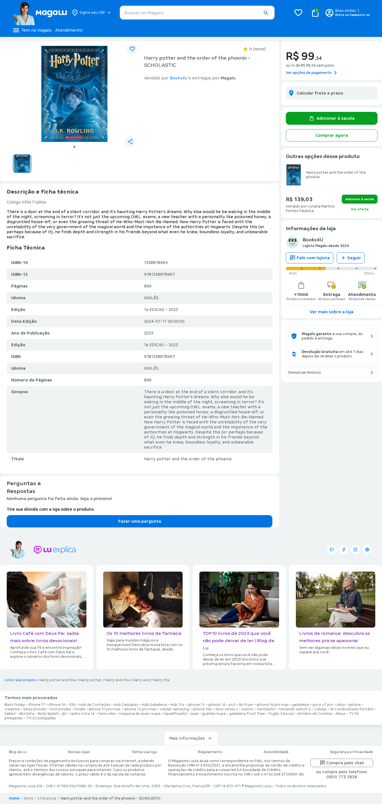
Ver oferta (360, 209)
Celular (320, 709)
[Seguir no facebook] (343, 549)
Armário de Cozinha (315, 714)
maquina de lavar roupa (140, 714)
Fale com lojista (313, 258)
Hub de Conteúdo (94, 705)
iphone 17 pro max (105, 709)
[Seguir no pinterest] (367, 549)
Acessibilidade (276, 752)
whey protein (34, 709)
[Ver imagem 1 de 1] (74, 94)
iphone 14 (216, 705)
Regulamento (210, 752)
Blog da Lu (18, 752)
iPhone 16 (57, 705)
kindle (80, 709)
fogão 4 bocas (281, 714)
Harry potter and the (57, 680)
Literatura (47, 798)
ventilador (266, 709)
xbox (341, 705)
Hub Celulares (126, 705)
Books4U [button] (178, 78)
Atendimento (68, 30)
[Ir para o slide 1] (74, 147)
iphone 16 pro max (273, 705)
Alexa (340, 714)
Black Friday (14, 705)
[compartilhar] (130, 141)
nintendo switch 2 (295, 709)
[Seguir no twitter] (332, 549)
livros (28, 798)
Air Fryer (246, 705)
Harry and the (117, 680)
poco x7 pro (323, 705)
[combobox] (197, 13)
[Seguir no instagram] (355, 549)
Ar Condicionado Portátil (351, 709)
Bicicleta (27, 714)
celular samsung (174, 709)
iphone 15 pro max (140, 709)
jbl (64, 714)
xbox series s (226, 709)
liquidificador (175, 714)
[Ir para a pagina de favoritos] (298, 12)
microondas (60, 709)
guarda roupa (214, 714)
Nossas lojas (79, 752)
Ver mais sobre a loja (331, 312)
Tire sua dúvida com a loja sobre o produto (50, 509)
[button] (265, 13)
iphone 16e (202, 709)
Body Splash (48, 714)
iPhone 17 (37, 705)
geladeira (301, 705)
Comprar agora (331, 135)
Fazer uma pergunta (139, 521)
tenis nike (106, 714)
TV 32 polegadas (41, 718)
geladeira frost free (247, 714)
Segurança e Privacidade (351, 752)
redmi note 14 (82, 714)
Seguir (354, 258)
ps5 (232, 705)
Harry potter (90, 680)
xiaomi (247, 709)
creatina (12, 709)
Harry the (161, 680)
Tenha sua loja (144, 752)
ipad (194, 714)
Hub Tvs (177, 705)
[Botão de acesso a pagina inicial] (39, 12)
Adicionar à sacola (336, 118)
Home (14, 798)
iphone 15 (196, 705)
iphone (355, 705)
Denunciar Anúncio (304, 372)
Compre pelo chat (345, 763)
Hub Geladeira (154, 705)
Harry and (141, 680)
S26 (72, 705)
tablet (10, 714)
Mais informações (187, 738)
